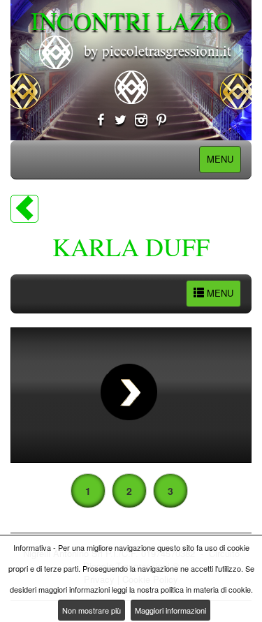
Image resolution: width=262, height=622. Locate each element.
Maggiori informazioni (170, 610)
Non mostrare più (91, 610)
